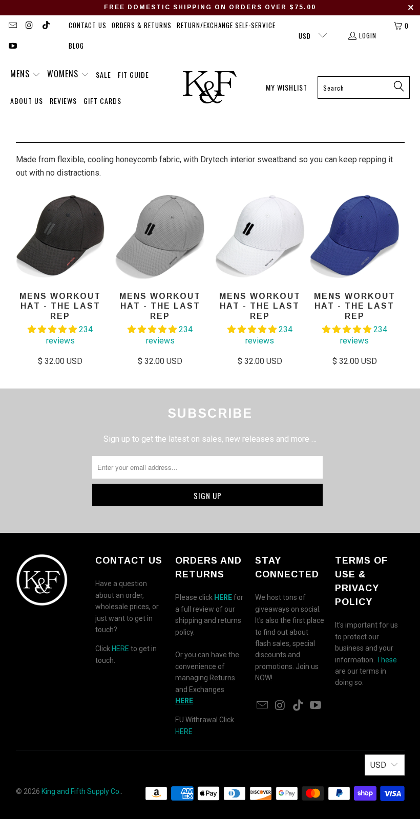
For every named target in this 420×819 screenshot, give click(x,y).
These (386, 660)
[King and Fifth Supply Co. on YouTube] (12, 46)
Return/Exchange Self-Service (226, 25)
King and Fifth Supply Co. (81, 791)
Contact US (88, 25)
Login (367, 35)
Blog (76, 45)
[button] (25, 74)
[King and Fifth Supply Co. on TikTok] (45, 25)
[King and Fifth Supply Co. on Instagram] (28, 25)
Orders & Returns (142, 25)
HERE (120, 648)
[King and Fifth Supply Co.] (210, 87)
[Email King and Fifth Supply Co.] (12, 25)
